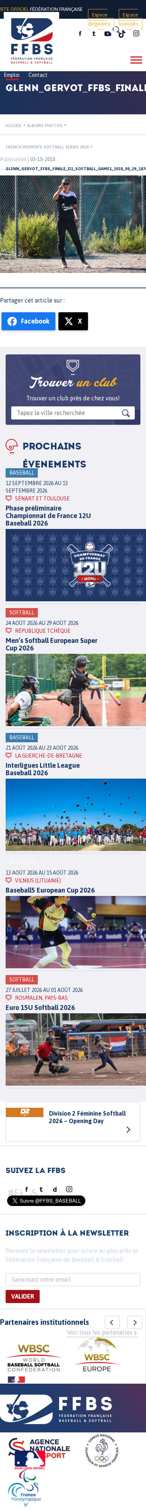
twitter (93, 34)
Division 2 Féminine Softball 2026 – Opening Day (87, 1117)
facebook (80, 34)
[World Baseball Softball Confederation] (34, 1359)
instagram (136, 34)
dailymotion (55, 1189)
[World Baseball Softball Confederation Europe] (96, 1355)
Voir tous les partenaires (100, 1332)
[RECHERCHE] (116, 30)
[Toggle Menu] (136, 59)
